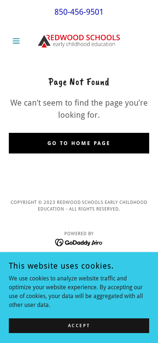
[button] (19, 40)
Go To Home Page (79, 143)
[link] (79, 40)
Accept (79, 325)
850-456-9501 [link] (79, 12)
